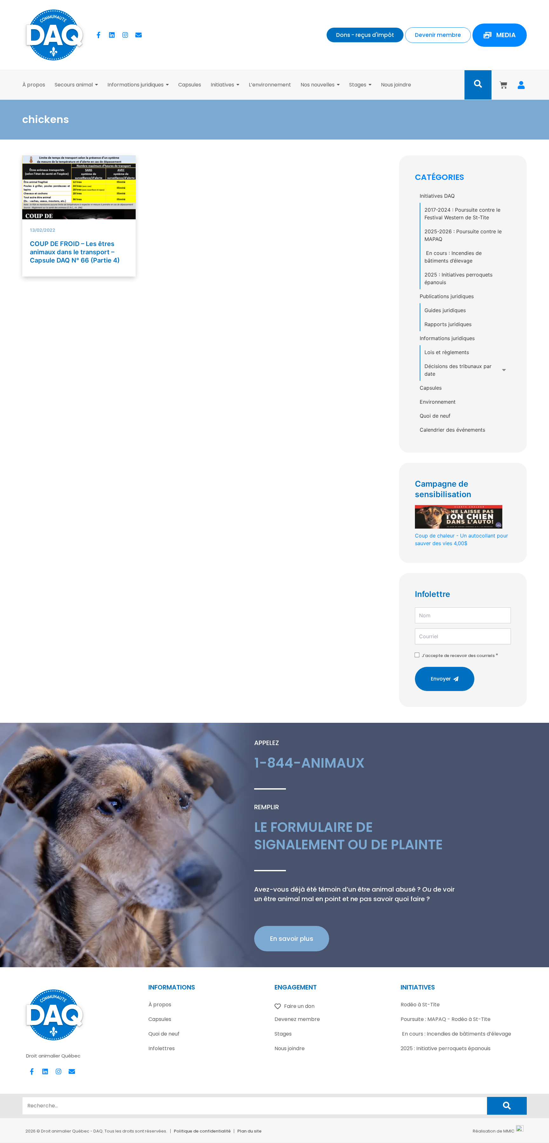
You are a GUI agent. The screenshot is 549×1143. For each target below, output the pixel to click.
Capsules (431, 388)
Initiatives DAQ (437, 196)
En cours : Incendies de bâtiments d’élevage (453, 257)
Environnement (438, 402)
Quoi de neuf (435, 416)
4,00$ (461, 539)
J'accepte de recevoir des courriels (458, 656)
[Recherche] (507, 1106)
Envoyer (441, 678)
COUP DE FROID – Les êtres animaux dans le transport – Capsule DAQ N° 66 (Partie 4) (75, 252)
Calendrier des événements (452, 430)
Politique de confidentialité (202, 1131)
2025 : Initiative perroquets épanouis (446, 1048)
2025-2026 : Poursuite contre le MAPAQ (463, 235)
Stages (283, 1033)
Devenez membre (297, 1019)
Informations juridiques (447, 338)
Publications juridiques (447, 296)
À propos (159, 1004)
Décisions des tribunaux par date (457, 370)
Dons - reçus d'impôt (365, 35)
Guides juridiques (445, 310)
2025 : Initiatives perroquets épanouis (458, 278)
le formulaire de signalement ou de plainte (348, 836)
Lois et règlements (446, 352)
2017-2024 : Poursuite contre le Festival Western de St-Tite (462, 214)
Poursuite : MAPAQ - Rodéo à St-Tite (446, 1019)
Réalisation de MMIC (493, 1131)
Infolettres (161, 1048)
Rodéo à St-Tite (420, 1004)
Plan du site (249, 1131)
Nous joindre (289, 1048)
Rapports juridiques (447, 324)
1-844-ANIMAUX (309, 763)
